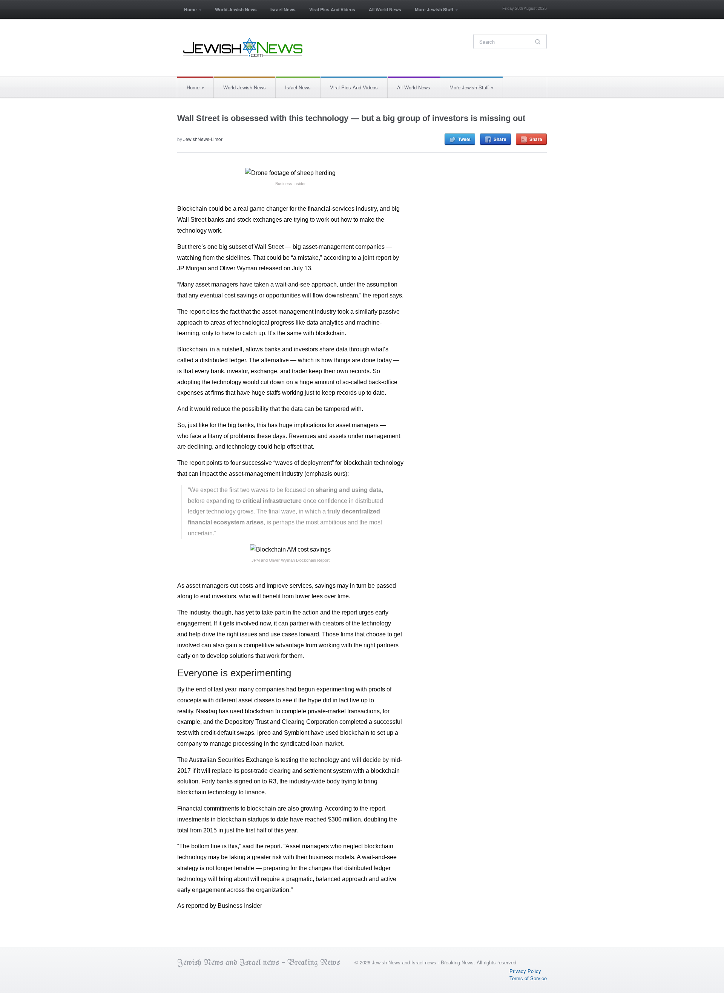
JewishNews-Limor (202, 139)
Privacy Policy (525, 971)
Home (187, 12)
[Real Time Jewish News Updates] (243, 47)
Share (500, 139)
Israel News (283, 9)
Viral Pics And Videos (332, 9)
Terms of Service (528, 978)
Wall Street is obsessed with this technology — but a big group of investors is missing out (351, 118)
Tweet (464, 139)
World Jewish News (236, 9)
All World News (385, 9)
